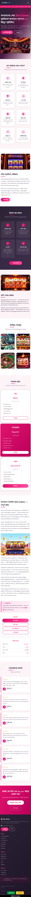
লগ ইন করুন (20, 893)
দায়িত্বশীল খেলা (3, 856)
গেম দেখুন (18, 32)
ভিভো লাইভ (3, 846)
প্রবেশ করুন (15, 624)
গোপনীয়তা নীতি (3, 872)
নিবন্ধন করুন (15, 620)
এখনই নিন (15, 452)
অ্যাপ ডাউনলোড (15, 628)
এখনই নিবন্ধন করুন (6, 32)
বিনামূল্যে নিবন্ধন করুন (15, 802)
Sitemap (3, 864)
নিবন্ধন (4, 829)
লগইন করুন (15, 808)
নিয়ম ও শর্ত (2, 887)
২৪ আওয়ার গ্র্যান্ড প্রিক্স (5, 836)
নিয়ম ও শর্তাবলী (3, 870)
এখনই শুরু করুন (15, 263)
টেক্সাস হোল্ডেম (3, 838)
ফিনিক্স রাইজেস (3, 844)
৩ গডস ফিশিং (3, 842)
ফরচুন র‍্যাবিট (3, 848)
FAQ (2, 862)
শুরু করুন (15, 418)
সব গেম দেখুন (15, 632)
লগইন (12, 829)
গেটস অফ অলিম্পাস (4, 840)
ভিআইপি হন (15, 485)
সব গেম (2, 860)
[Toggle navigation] (28, 2)
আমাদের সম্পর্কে (3, 854)
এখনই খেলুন (5, 199)
